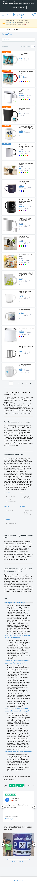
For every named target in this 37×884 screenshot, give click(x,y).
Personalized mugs (11, 498)
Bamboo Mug (12, 523)
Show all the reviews (17, 861)
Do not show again (19, 7)
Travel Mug (27, 514)
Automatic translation (11, 816)
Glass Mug (27, 496)
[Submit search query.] (4, 40)
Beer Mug (27, 498)
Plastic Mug (11, 511)
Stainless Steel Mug (28, 511)
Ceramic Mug (11, 496)
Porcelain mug (12, 501)
